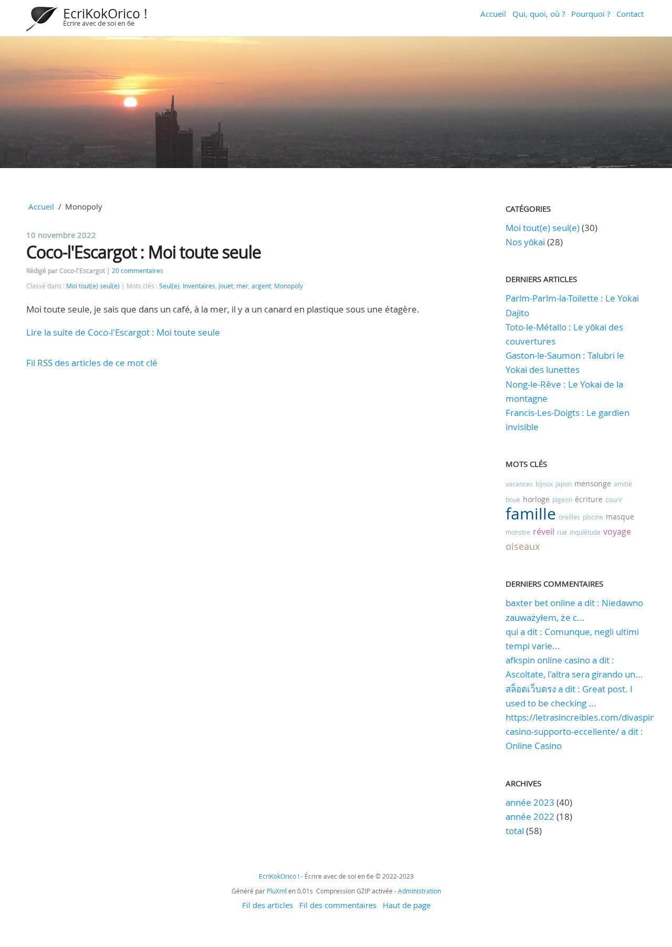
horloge (536, 499)
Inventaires (199, 286)
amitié (623, 484)
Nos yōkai (525, 242)
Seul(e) (169, 286)
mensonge (592, 483)
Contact (630, 13)
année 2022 (530, 816)
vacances (519, 484)
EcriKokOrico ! (105, 13)
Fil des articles (267, 905)
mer (242, 286)
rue (562, 532)
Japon (563, 484)
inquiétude (585, 532)
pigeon (562, 499)
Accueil (493, 13)
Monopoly (288, 286)
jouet (225, 286)
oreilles (569, 517)
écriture (589, 499)
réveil (543, 531)
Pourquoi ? (590, 13)
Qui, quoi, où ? (538, 13)
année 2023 (530, 802)
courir (614, 499)
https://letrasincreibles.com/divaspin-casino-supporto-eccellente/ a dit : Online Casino (582, 731)
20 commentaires (137, 271)
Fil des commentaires (337, 905)
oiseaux (523, 546)
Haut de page (406, 905)
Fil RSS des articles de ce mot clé (92, 363)
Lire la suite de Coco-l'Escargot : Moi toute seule (123, 332)
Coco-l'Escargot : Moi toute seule (143, 252)
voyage (617, 531)
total (516, 831)
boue (513, 499)
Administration (419, 891)
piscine (593, 517)
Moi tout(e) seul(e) (93, 286)
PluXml (277, 891)
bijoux (544, 484)
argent (261, 286)
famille (531, 513)
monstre (518, 532)
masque (620, 517)
